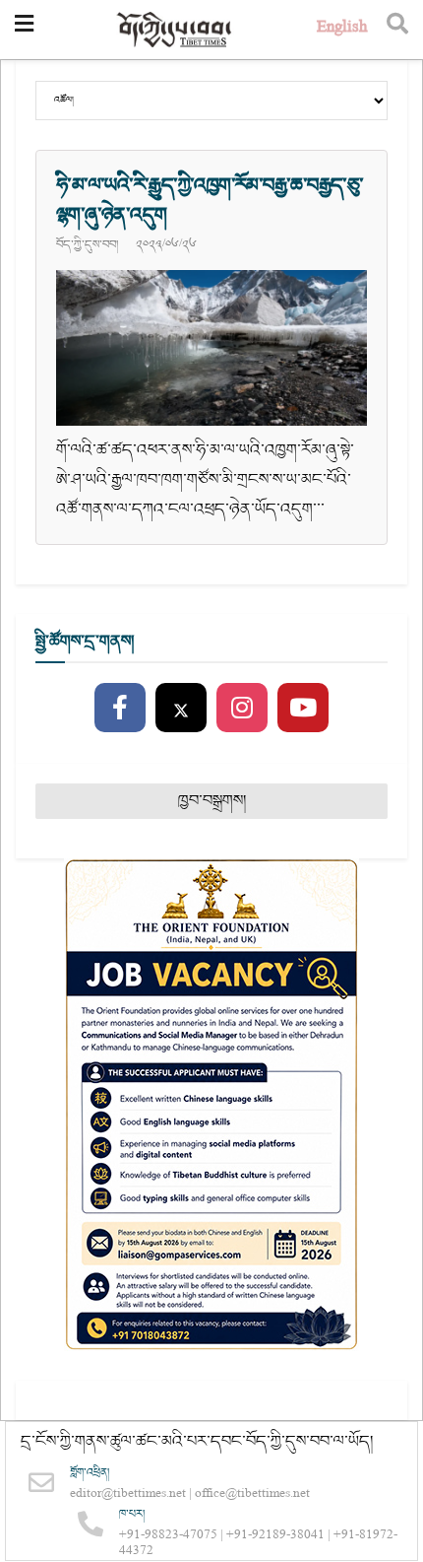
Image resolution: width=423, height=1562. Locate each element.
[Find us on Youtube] (303, 708)
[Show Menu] (24, 29)
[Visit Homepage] (175, 30)
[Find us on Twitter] (181, 708)
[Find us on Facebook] (120, 708)
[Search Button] (397, 29)
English (342, 29)
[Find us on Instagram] (242, 708)
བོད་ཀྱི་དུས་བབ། (87, 244)
